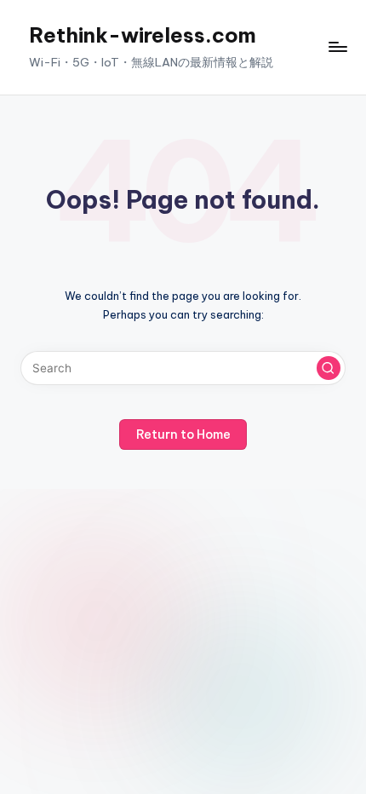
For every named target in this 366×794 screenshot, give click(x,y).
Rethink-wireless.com (142, 35)
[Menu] (337, 47)
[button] (328, 368)
